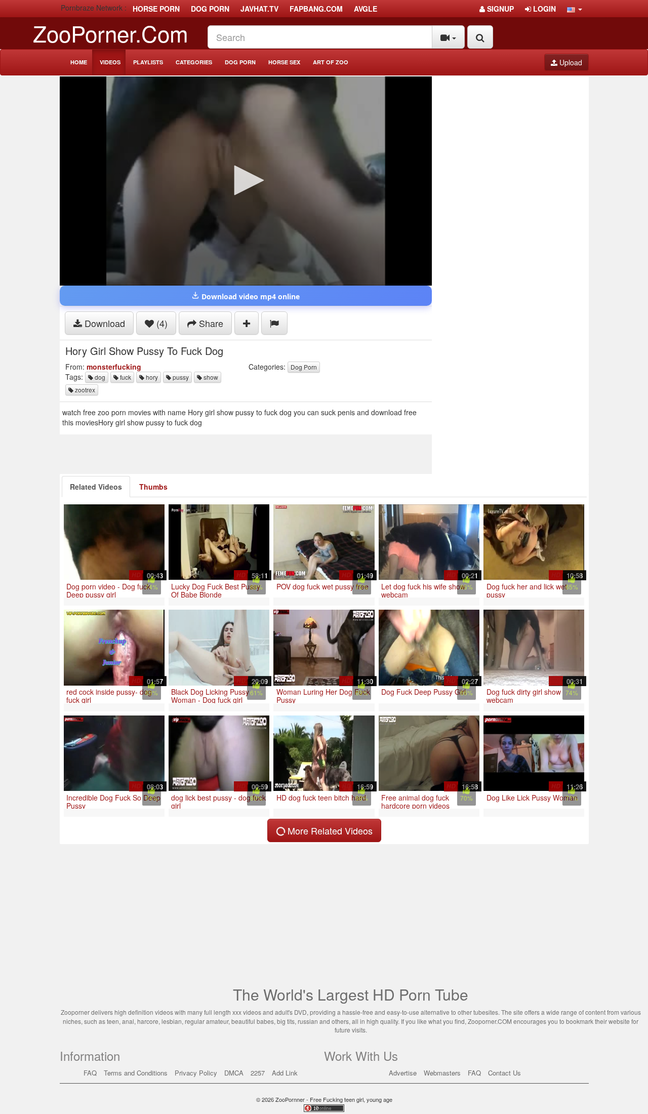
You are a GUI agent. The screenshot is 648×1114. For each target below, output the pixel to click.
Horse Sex (284, 62)
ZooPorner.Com (110, 33)
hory (151, 377)
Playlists (148, 62)
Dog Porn (240, 62)
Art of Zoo (330, 62)
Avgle (365, 9)
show (210, 377)
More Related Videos (329, 830)
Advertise (403, 1073)
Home (78, 62)
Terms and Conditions (136, 1073)
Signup (499, 9)
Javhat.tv (259, 9)
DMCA (234, 1073)
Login (543, 9)
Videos (110, 62)
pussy (180, 377)
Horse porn (156, 9)
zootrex (84, 389)
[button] (574, 9)
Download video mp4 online (249, 296)
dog (99, 377)
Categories (194, 62)
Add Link (285, 1073)
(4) (161, 323)
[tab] (96, 486)
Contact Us (504, 1073)
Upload (569, 62)
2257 (258, 1073)
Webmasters (442, 1073)
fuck (124, 377)
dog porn (210, 9)
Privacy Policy (196, 1073)
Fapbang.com (316, 9)
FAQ (90, 1073)
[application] (246, 181)
